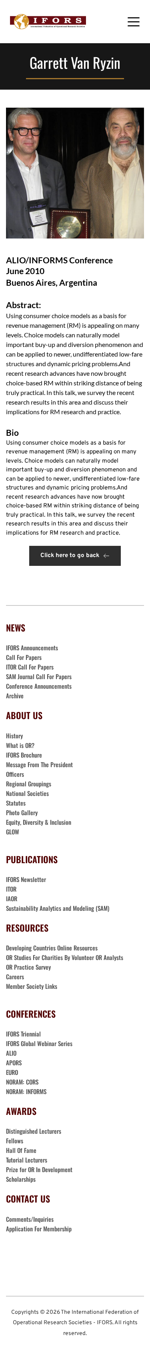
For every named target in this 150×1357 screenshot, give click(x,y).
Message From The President (39, 764)
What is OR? (20, 745)
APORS (14, 1062)
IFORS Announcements (32, 647)
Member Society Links (32, 986)
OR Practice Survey (28, 966)
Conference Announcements (39, 686)
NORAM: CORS (22, 1081)
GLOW (13, 831)
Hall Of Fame (21, 1150)
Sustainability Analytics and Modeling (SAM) (57, 908)
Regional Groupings (28, 783)
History (14, 735)
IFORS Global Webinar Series (39, 1043)
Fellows (14, 1140)
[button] (134, 22)
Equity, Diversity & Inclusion (39, 822)
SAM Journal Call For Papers (39, 676)
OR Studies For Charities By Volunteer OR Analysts (64, 957)
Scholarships (21, 1179)
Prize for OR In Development (39, 1169)
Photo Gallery (22, 812)
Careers (16, 976)
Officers (15, 774)
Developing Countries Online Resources (52, 947)
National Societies (27, 793)
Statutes (16, 802)
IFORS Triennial (23, 1033)
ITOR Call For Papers (30, 666)
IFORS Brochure (24, 754)
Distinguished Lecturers (33, 1130)
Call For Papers (24, 657)
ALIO (11, 1052)
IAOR (11, 898)
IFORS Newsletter (26, 879)
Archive (15, 695)
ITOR (11, 888)
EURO (12, 1072)
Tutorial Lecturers (26, 1159)
